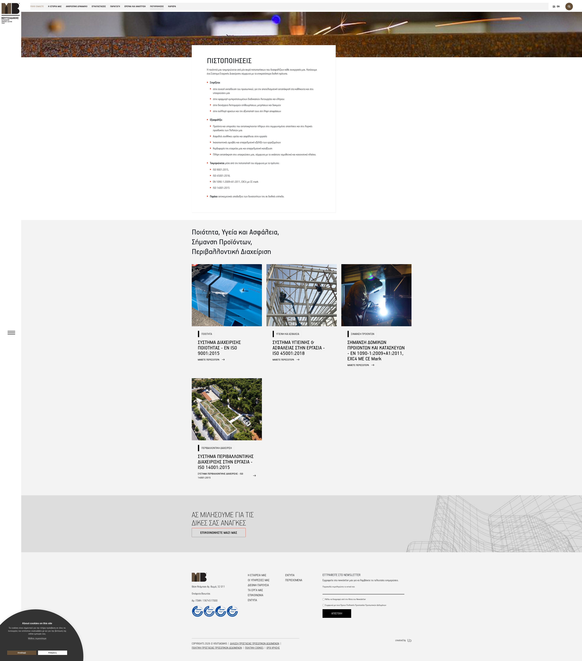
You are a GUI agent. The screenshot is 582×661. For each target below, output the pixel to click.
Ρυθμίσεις (52, 653)
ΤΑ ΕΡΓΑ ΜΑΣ (255, 590)
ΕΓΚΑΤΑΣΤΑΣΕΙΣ (99, 6)
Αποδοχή (22, 653)
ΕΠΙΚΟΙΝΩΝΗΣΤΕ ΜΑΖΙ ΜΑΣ (218, 532)
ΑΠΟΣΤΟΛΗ (336, 613)
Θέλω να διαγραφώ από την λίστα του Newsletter (345, 599)
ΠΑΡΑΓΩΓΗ (115, 6)
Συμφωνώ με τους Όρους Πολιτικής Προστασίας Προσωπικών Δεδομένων (355, 605)
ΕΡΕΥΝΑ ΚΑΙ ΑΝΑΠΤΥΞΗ (135, 6)
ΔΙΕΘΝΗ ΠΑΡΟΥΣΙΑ (258, 585)
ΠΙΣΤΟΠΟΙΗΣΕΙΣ (157, 6)
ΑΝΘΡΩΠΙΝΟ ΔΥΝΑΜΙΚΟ (76, 6)
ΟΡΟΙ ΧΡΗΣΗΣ (273, 647)
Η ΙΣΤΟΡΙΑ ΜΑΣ (55, 6)
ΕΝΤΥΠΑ (252, 600)
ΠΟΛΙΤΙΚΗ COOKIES (254, 647)
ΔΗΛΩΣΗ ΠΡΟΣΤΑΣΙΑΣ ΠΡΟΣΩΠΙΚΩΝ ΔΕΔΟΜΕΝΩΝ (254, 643)
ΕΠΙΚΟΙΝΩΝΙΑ (255, 595)
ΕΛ (554, 6)
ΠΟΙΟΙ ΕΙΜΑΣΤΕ (37, 6)
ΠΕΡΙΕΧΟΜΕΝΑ (293, 580)
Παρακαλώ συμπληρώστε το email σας (339, 586)
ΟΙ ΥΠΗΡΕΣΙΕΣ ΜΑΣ (258, 580)
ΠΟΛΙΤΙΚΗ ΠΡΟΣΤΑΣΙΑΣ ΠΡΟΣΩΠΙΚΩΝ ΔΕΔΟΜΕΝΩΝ (217, 647)
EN (558, 6)
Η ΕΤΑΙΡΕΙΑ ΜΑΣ (257, 575)
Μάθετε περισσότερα (37, 638)
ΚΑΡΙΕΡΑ (172, 6)
